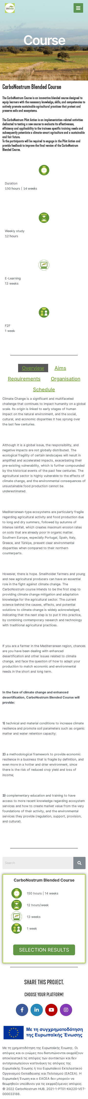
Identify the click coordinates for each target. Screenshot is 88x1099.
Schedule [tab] (44, 389)
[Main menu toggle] (78, 8)
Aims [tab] (60, 368)
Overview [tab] (33, 368)
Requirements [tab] (24, 379)
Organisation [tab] (65, 379)
